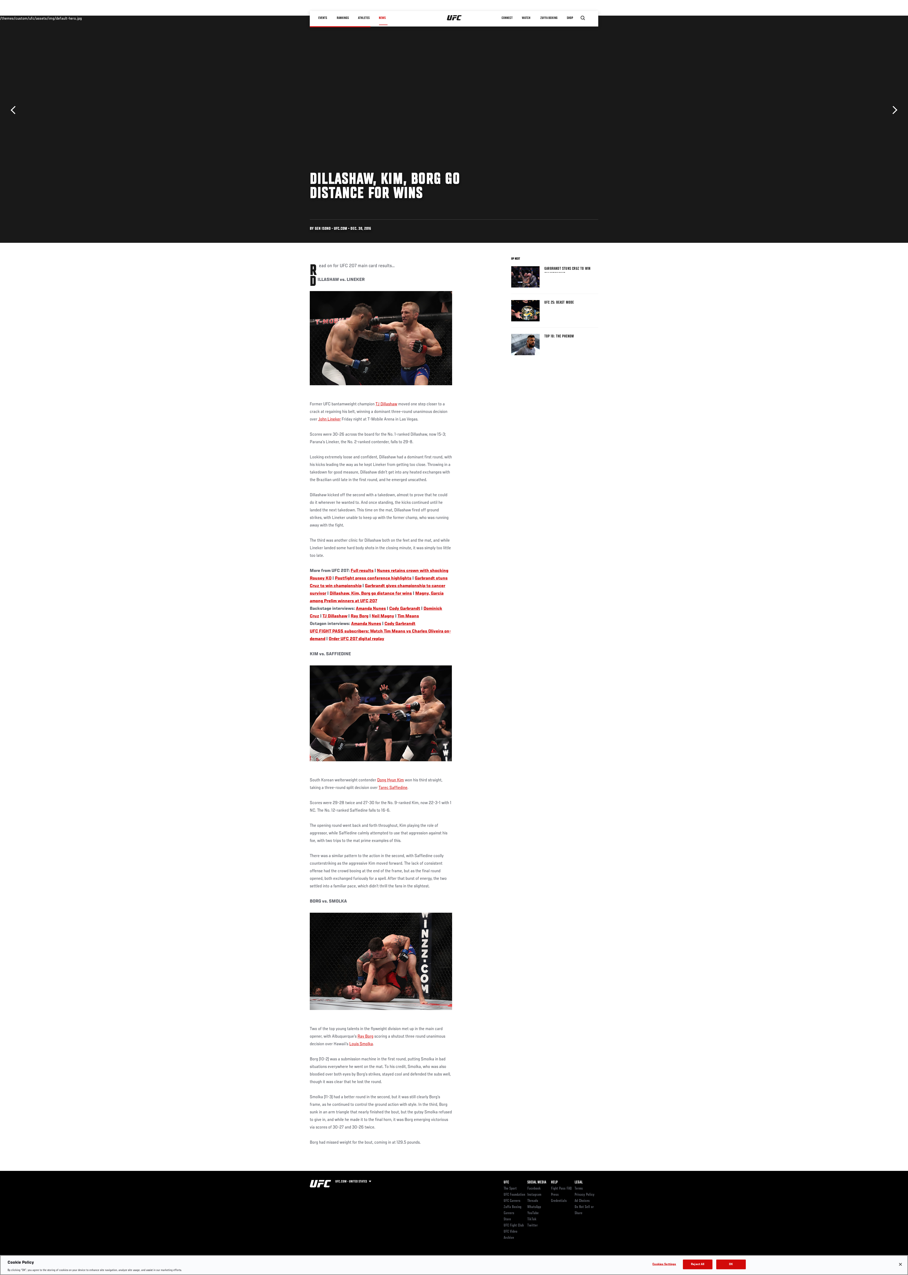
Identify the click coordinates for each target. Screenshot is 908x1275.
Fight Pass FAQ (561, 1188)
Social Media (536, 1182)
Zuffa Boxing (549, 18)
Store (507, 1219)
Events (322, 18)
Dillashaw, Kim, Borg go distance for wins (371, 593)
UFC (506, 1182)
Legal (579, 1182)
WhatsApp (534, 1207)
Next (893, 110)
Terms (579, 1188)
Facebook (534, 1188)
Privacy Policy (584, 1195)
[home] (454, 18)
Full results (362, 570)
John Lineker (329, 419)
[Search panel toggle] (583, 18)
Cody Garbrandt (404, 608)
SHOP (570, 18)
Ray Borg (359, 616)
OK (731, 1264)
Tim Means (408, 616)
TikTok (532, 1219)
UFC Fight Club (514, 1225)
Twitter (532, 1225)
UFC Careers (512, 1201)
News (382, 18)
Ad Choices (582, 1201)
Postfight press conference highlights (373, 578)
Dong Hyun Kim (390, 780)
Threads (532, 1201)
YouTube (533, 1213)
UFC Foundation (514, 1195)
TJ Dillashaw (386, 404)
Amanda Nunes (371, 608)
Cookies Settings (664, 1264)
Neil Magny (383, 616)
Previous (15, 110)
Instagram (534, 1195)
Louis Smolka (361, 1044)
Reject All (697, 1264)
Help (554, 1182)
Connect (507, 18)
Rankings (343, 18)
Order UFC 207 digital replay (356, 639)
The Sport (510, 1188)
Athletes (364, 18)
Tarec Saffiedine (393, 787)
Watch (526, 18)
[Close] (900, 1264)
